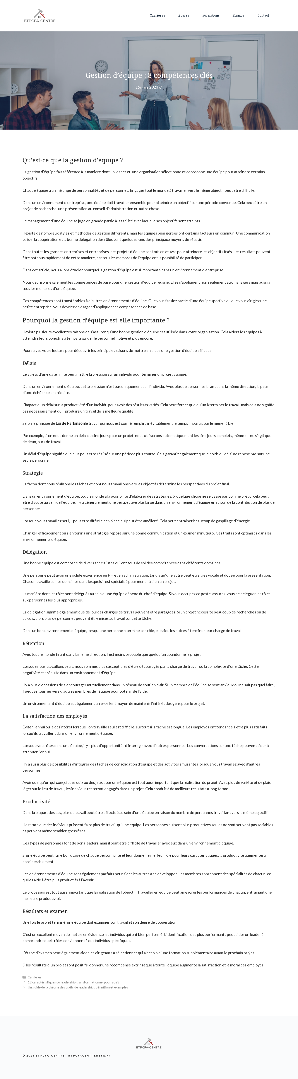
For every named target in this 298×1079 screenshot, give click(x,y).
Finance (238, 16)
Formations (210, 16)
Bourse (183, 16)
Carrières (157, 16)
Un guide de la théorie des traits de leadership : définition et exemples (78, 987)
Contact (263, 16)
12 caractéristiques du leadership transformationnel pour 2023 (73, 982)
